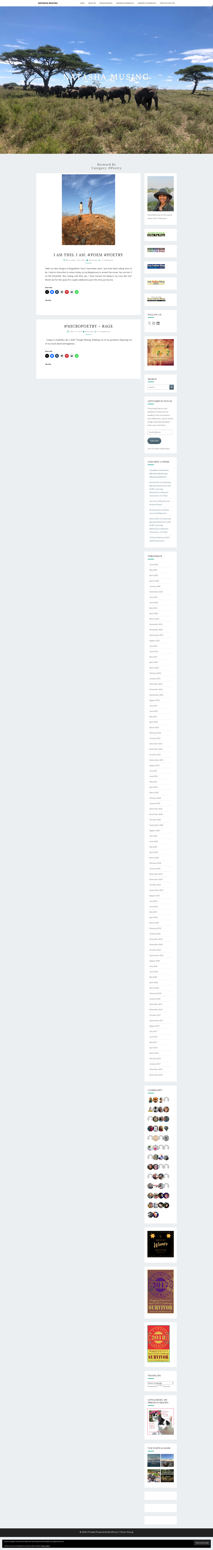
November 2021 (156, 749)
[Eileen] (156, 1177)
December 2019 (155, 874)
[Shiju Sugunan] (150, 1187)
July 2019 (153, 901)
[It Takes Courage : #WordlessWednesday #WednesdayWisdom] (153, 1476)
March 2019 (154, 922)
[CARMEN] (166, 1110)
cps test (152, 501)
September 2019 (156, 890)
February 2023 (155, 673)
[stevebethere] (166, 1119)
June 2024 (153, 602)
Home (82, 3)
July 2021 (153, 771)
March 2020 (154, 857)
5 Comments (103, 331)
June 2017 (153, 1036)
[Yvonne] (161, 1167)
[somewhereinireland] (166, 1148)
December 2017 (155, 1004)
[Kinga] (166, 1158)
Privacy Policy (45, 1546)
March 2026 (154, 581)
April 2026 (153, 575)
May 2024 (153, 608)
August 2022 (154, 700)
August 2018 (154, 961)
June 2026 (153, 564)
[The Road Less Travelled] (167, 1476)
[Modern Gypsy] (166, 1206)
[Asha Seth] (150, 1110)
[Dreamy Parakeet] (161, 1129)
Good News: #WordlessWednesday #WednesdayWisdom (159, 473)
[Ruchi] (156, 1196)
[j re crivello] (150, 1196)
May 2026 (153, 570)
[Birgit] (166, 1187)
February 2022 (155, 733)
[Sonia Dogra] (150, 1148)
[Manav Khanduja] (166, 1167)
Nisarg (130, 1532)
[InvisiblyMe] (156, 1187)
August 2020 (154, 830)
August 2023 (154, 640)
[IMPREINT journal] (156, 1129)
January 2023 (154, 678)
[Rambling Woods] (166, 1129)
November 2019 (156, 879)
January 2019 (154, 933)
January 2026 (154, 586)
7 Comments (107, 260)
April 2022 (153, 722)
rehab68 (152, 470)
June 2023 (153, 651)
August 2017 (154, 1026)
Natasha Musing (48, 3)
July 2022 (153, 705)
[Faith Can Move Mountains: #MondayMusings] (153, 1461)
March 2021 (154, 792)
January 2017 (154, 1064)
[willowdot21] (150, 1206)
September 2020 (156, 825)
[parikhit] (150, 1215)
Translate (166, 1386)
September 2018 (156, 955)
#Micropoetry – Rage (88, 326)
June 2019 (153, 906)
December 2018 (155, 939)
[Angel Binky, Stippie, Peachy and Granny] (161, 1177)
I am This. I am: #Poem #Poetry (88, 255)
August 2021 (154, 765)
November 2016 (156, 1075)
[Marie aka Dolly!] (156, 1158)
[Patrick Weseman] (150, 1139)
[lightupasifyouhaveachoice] (166, 1177)
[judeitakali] (161, 1158)
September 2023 (156, 635)
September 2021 (156, 760)
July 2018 (153, 966)
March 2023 (154, 667)
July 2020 (153, 836)
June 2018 (153, 971)
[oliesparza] (166, 1100)
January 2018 (154, 999)
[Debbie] (150, 1129)
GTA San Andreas (156, 537)
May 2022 (153, 716)
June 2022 (153, 711)
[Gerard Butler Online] (161, 1206)
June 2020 (153, 841)
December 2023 (155, 624)
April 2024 (153, 613)
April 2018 (153, 982)
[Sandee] (161, 1119)
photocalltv (154, 482)
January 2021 (154, 803)
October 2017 (155, 1015)
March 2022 (154, 727)
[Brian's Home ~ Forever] (161, 1187)
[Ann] (161, 1148)
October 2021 (155, 754)
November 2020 (156, 814)
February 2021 (155, 798)
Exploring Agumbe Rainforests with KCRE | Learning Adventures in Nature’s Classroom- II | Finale (160, 489)
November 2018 (156, 944)
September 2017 (156, 1020)
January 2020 (154, 868)
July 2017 (153, 1031)
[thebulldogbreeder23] (156, 1119)
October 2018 (155, 950)
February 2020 (155, 863)
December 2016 (155, 1069)
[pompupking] (156, 1100)
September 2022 (156, 695)
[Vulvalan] (156, 1215)
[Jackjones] (161, 1110)
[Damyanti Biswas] (161, 1100)
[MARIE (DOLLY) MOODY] (150, 1167)
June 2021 (153, 776)
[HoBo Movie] (156, 1139)
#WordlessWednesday (125, 3)
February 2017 (155, 1058)
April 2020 (153, 852)
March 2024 (154, 619)
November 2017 (156, 1009)
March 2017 (154, 1053)
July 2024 (153, 597)
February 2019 (155, 928)
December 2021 (155, 743)
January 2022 (154, 738)
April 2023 (153, 662)
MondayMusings (105, 3)
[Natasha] (166, 1196)
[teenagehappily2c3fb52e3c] (150, 1158)
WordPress (112, 1532)
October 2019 (155, 885)
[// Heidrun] (161, 1139)
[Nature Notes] (150, 1119)
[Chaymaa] (161, 1196)
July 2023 (153, 646)
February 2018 (155, 993)
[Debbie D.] (150, 1100)
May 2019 (153, 912)
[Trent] (156, 1167)
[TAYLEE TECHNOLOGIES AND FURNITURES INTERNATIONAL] (156, 1206)
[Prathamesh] (150, 1177)
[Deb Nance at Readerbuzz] (156, 1148)
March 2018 (154, 988)
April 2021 (153, 787)
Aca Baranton (155, 510)
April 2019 (153, 917)
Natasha (93, 260)
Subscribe (154, 440)
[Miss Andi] (156, 1110)
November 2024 (156, 591)
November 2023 (156, 629)
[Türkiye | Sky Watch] (167, 1461)
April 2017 (153, 1047)
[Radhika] (166, 1139)
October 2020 (155, 819)
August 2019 (154, 895)
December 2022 (155, 684)
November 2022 (156, 689)
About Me (92, 3)
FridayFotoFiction (167, 3)
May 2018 (153, 977)
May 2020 (153, 847)
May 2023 (153, 657)
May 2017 (153, 1042)
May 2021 (153, 781)
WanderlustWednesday (147, 3)
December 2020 (155, 808)
